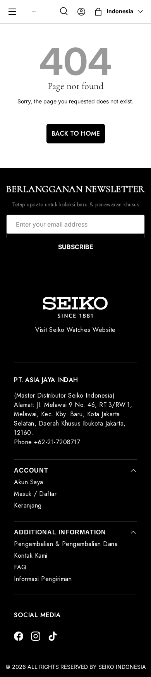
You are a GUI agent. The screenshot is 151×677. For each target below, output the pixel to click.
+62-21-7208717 (57, 442)
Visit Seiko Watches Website (75, 329)
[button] (98, 11)
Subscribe (75, 247)
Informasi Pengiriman (43, 578)
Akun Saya (28, 482)
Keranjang (28, 505)
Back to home (75, 133)
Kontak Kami (31, 555)
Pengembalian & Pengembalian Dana (66, 543)
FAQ (20, 567)
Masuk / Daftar (35, 493)
